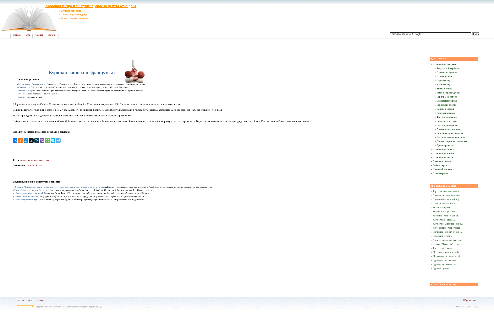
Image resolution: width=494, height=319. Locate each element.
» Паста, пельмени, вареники (450, 137)
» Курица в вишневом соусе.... (445, 264)
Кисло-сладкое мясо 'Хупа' (26, 199)
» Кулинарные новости (443, 149)
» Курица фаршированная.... (444, 260)
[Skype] (53, 140)
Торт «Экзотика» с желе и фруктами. (31, 190)
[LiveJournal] (36, 140)
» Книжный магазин (442, 169)
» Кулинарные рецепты (443, 64)
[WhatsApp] (47, 140)
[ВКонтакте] (15, 140)
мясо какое (45, 160)
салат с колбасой (28, 160)
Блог (27, 35)
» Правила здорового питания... (446, 195)
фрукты (21, 96)
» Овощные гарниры (446, 100)
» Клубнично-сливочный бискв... (447, 223)
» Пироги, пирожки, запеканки (451, 141)
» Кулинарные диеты (442, 157)
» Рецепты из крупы (445, 104)
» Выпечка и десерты (446, 121)
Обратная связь (470, 299)
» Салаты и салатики (446, 72)
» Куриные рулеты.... (441, 268)
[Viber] (42, 140)
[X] (31, 140)
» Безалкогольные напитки (449, 133)
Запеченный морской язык (26, 196)
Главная (17, 35)
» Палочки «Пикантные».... (444, 203)
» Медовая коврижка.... (442, 207)
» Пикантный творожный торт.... (447, 199)
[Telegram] (58, 140)
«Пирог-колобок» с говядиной (28, 193)
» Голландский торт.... (441, 235)
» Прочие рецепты (444, 145)
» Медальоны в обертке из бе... (446, 251)
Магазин (52, 35)
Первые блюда (34, 165)
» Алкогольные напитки (448, 129)
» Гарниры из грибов (446, 96)
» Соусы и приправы (446, 125)
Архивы (39, 35)
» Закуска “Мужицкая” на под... (446, 243)
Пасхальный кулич (27, 90)
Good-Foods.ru (471, 306)
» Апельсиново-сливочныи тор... (447, 239)
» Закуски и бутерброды (447, 68)
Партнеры (31, 299)
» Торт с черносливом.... (442, 247)
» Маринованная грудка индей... (446, 256)
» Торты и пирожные (446, 117)
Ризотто (22, 93)
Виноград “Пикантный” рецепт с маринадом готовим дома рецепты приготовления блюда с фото (59, 186)
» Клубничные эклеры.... (443, 219)
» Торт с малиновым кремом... (446, 191)
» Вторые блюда (443, 84)
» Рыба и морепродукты (447, 92)
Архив (40, 299)
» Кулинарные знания (442, 153)
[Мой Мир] (26, 140)
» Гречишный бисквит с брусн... (446, 231)
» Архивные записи (441, 161)
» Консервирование (445, 112)
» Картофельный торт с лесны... (446, 227)
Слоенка (22, 87)
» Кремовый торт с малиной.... (446, 215)
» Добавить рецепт (440, 165)
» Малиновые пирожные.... (444, 211)
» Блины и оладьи (444, 108)
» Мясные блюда (443, 88)
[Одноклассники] (20, 140)
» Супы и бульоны (444, 76)
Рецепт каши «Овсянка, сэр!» (31, 84)
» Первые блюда (443, 80)
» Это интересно (439, 173)
